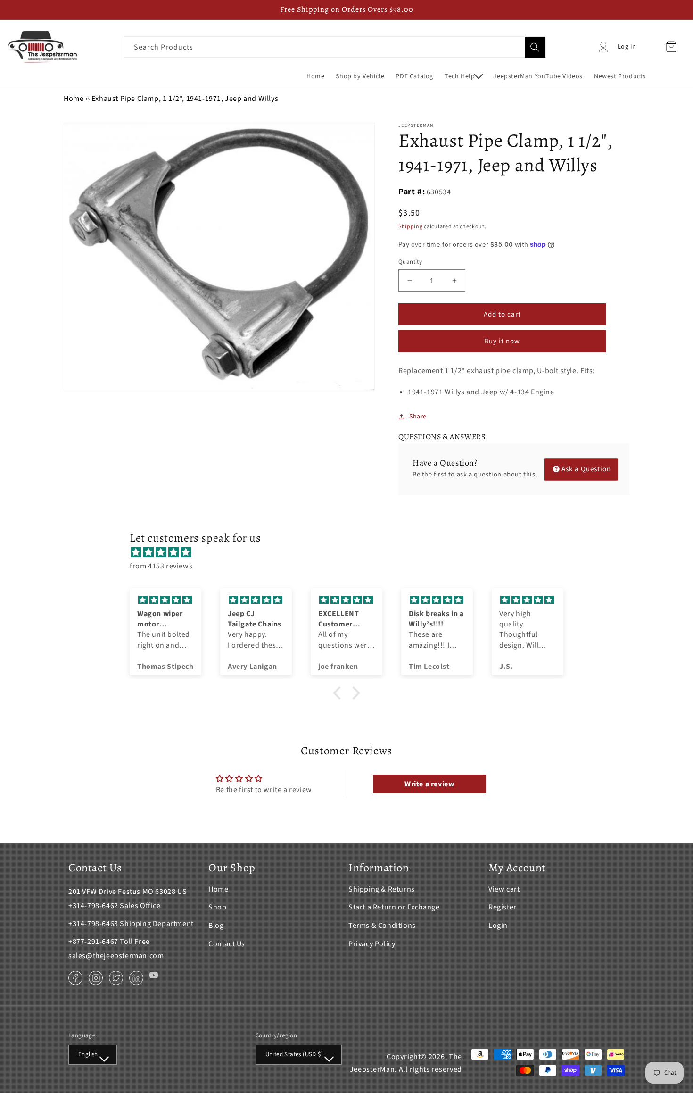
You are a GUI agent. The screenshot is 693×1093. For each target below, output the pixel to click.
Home (73, 98)
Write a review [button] (429, 784)
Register (502, 907)
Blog (215, 925)
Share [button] (418, 416)
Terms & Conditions (382, 925)
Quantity (410, 262)
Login (498, 925)
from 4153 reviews (161, 566)
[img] (351, 552)
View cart (504, 889)
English (88, 1054)
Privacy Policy (371, 944)
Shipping (410, 227)
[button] (463, 76)
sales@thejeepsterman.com (116, 956)
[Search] (535, 47)
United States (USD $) (294, 1054)
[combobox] (335, 47)
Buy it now (502, 341)
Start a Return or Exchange (394, 907)
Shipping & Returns (381, 889)
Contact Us (226, 944)
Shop (217, 907)
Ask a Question (586, 469)
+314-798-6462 (93, 906)
